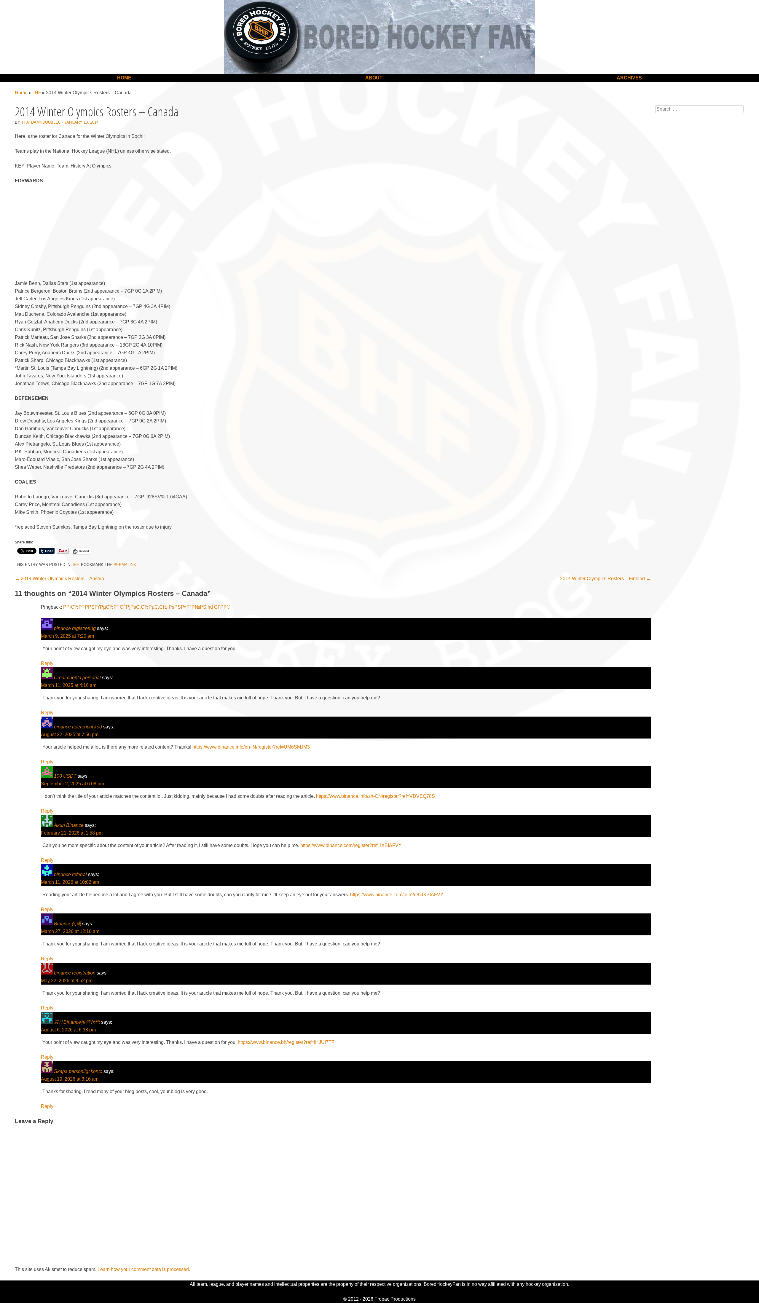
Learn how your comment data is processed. (144, 1269)
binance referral (70, 874)
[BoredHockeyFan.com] (379, 37)
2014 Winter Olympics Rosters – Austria (59, 578)
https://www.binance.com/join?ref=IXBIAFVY (397, 894)
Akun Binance (69, 825)
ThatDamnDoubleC (41, 122)
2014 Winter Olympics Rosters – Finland (605, 578)
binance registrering (75, 628)
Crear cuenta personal (77, 677)
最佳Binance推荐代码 (77, 1022)
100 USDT (65, 776)
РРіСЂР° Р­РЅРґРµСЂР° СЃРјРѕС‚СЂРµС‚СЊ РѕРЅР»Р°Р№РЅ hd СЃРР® (146, 607)
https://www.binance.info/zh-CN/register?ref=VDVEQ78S (375, 796)
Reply (47, 663)
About (373, 77)
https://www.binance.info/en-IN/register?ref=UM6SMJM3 (251, 746)
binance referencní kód (78, 726)
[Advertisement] (333, 233)
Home (124, 77)
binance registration (74, 972)
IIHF (36, 92)
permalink (125, 564)
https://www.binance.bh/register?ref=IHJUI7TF (286, 1042)
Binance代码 (67, 923)
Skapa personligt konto (78, 1071)
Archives (629, 77)
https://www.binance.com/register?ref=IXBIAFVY (351, 845)
